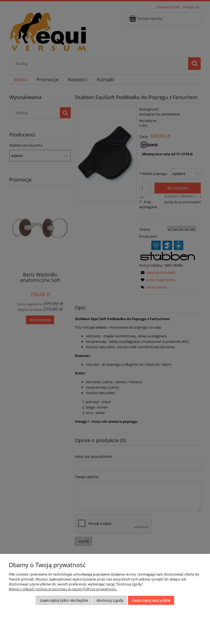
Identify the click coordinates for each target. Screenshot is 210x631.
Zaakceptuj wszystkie (151, 600)
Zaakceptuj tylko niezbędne (64, 600)
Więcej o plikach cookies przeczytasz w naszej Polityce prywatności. (63, 589)
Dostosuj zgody (110, 600)
